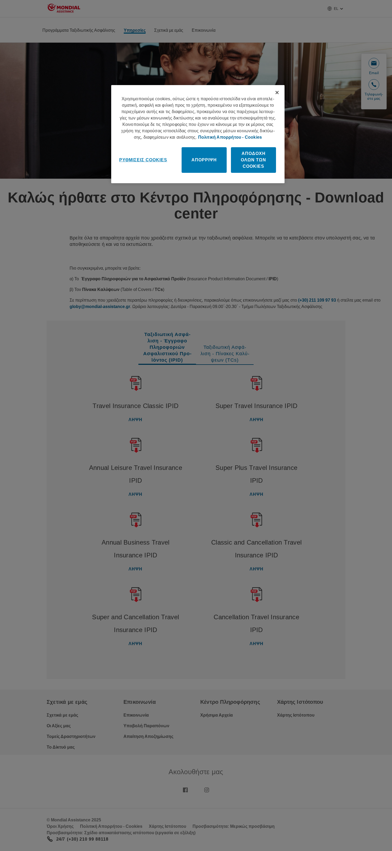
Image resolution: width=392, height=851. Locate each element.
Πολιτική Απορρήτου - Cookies (230, 137)
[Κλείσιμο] (277, 92)
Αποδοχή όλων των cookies (253, 160)
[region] (198, 134)
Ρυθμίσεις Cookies (143, 160)
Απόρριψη (204, 160)
